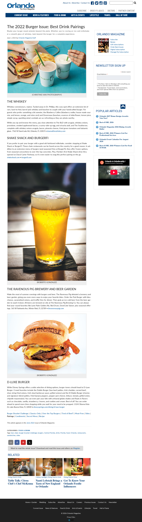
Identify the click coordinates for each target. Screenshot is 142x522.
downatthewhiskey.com (56, 131)
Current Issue (21, 15)
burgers (40, 433)
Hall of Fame (122, 15)
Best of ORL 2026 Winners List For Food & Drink (115, 146)
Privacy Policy (71, 517)
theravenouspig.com (56, 308)
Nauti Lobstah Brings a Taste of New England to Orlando (49, 483)
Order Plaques (97, 10)
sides (18, 435)
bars (12, 433)
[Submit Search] (134, 2)
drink (58, 433)
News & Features (41, 15)
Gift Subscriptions (117, 44)
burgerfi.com (26, 157)
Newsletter (113, 502)
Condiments (20, 416)
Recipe (42, 416)
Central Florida (49, 433)
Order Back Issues (116, 47)
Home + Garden (31, 502)
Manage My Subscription (119, 52)
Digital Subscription (117, 49)
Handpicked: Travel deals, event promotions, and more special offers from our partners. (112, 88)
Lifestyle (94, 15)
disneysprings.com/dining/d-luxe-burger (49, 407)
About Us (67, 3)
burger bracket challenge (28, 433)
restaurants (81, 433)
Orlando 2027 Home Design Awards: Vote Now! (114, 117)
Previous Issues (90, 502)
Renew (112, 42)
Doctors (111, 10)
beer (16, 433)
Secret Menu (32, 416)
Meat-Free (79, 414)
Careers (79, 502)
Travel (107, 15)
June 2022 (30, 423)
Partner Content (126, 10)
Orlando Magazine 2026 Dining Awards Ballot (115, 127)
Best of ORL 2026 (106, 122)
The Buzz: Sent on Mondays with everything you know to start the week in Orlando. (113, 84)
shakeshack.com (13, 157)
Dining (10, 477)
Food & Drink (60, 15)
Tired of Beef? (67, 414)
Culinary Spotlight (41, 477)
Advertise (76, 3)
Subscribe (82, 10)
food (68, 433)
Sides (87, 414)
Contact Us (85, 3)
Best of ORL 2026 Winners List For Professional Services (113, 134)
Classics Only (35, 414)
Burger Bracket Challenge (17, 414)
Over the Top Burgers (51, 414)
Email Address (102, 74)
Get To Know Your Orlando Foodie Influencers (74, 483)
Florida (62, 433)
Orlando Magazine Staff (27, 38)
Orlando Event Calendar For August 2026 (113, 140)
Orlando (74, 433)
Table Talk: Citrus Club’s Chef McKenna (20, 481)
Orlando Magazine (21, 6)
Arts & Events (78, 15)
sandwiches (11, 435)
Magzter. (76, 448)
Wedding (42, 502)
